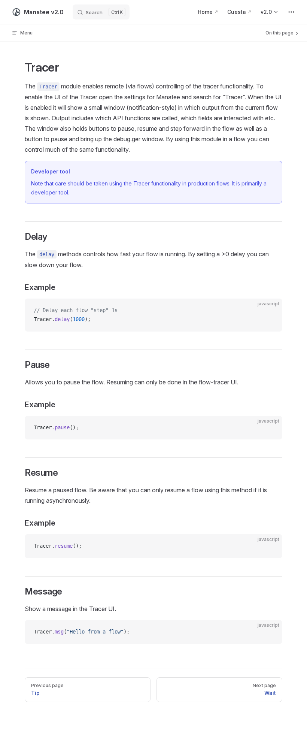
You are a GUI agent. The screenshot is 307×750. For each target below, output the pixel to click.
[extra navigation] (291, 12)
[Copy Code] (270, 310)
